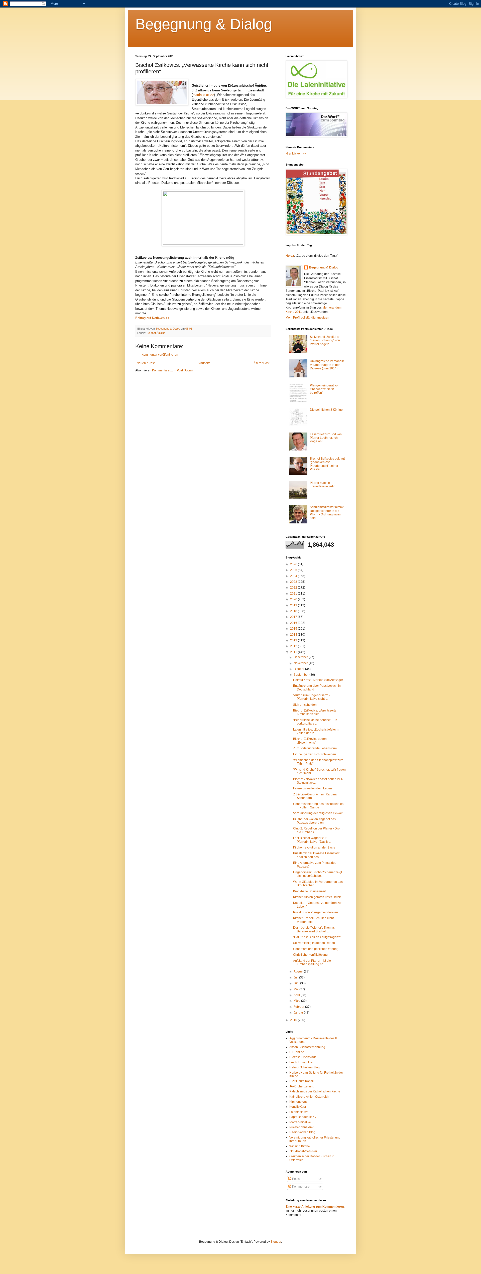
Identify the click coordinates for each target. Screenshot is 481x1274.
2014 (294, 634)
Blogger (276, 1241)
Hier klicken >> (296, 153)
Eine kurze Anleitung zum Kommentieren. (315, 1206)
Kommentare (300, 1186)
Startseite (204, 363)
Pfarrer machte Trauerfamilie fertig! (323, 484)
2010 (294, 1020)
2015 (294, 628)
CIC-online (296, 1052)
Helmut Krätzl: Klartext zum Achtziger (318, 680)
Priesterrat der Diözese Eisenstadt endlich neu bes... (316, 855)
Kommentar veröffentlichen (160, 354)
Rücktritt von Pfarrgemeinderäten (315, 912)
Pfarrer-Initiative (300, 1122)
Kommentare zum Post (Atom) (172, 370)
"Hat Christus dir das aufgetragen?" (317, 937)
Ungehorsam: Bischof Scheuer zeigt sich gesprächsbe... (317, 874)
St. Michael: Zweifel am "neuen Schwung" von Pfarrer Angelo (325, 340)
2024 (294, 576)
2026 (294, 564)
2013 (294, 640)
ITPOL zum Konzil (301, 1081)
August (299, 971)
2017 (294, 617)
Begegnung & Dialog (203, 24)
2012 (294, 646)
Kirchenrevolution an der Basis (314, 847)
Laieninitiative (298, 1112)
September (301, 674)
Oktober (299, 669)
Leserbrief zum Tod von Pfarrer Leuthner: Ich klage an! (326, 438)
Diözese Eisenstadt (302, 1057)
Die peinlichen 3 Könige (326, 409)
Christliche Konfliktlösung (310, 954)
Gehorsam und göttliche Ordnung (315, 949)
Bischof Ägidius (156, 332)
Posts (295, 1179)
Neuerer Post (146, 363)
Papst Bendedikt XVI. (303, 1117)
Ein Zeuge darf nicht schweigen (314, 754)
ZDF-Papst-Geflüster (303, 1151)
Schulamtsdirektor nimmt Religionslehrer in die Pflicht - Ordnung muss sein (326, 512)
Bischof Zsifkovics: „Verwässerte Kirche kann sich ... (314, 712)
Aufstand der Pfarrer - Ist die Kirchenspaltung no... (312, 962)
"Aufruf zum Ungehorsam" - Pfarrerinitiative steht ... (311, 696)
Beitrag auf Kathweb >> (152, 318)
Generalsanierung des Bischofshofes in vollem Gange (318, 805)
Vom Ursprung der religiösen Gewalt (317, 813)
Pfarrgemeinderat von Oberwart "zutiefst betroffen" (324, 389)
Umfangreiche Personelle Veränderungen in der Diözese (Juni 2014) (327, 364)
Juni (297, 983)
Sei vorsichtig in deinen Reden (314, 943)
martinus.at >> (203, 95)
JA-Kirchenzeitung (301, 1086)
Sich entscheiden (305, 704)
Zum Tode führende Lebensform (315, 748)
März (297, 1001)
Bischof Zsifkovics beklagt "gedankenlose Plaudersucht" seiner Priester (327, 464)
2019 (294, 605)
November (301, 663)
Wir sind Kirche (299, 1146)
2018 (294, 611)
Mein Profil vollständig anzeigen (307, 317)
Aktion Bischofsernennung (307, 1047)
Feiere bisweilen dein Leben (312, 788)
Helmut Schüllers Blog (304, 1067)
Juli (296, 977)
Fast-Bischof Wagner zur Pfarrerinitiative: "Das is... (312, 839)
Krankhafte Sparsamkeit (309, 891)
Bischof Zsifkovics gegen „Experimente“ (310, 740)
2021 (294, 593)
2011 (294, 652)
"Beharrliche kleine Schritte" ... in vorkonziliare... (315, 721)
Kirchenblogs (298, 1101)
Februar (299, 1007)
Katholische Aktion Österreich (309, 1096)
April (297, 995)
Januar (299, 1012)
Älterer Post (261, 363)
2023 (294, 582)
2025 (294, 570)
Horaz (290, 255)
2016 (294, 623)
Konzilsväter (297, 1106)
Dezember (301, 657)
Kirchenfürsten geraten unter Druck (317, 897)
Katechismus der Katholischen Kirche (314, 1091)
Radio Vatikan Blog (302, 1132)
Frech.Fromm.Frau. (302, 1062)
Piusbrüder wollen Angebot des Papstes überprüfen (314, 820)
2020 (294, 599)
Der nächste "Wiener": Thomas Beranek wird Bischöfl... (314, 929)
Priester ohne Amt (301, 1127)
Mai (296, 989)
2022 (294, 587)
